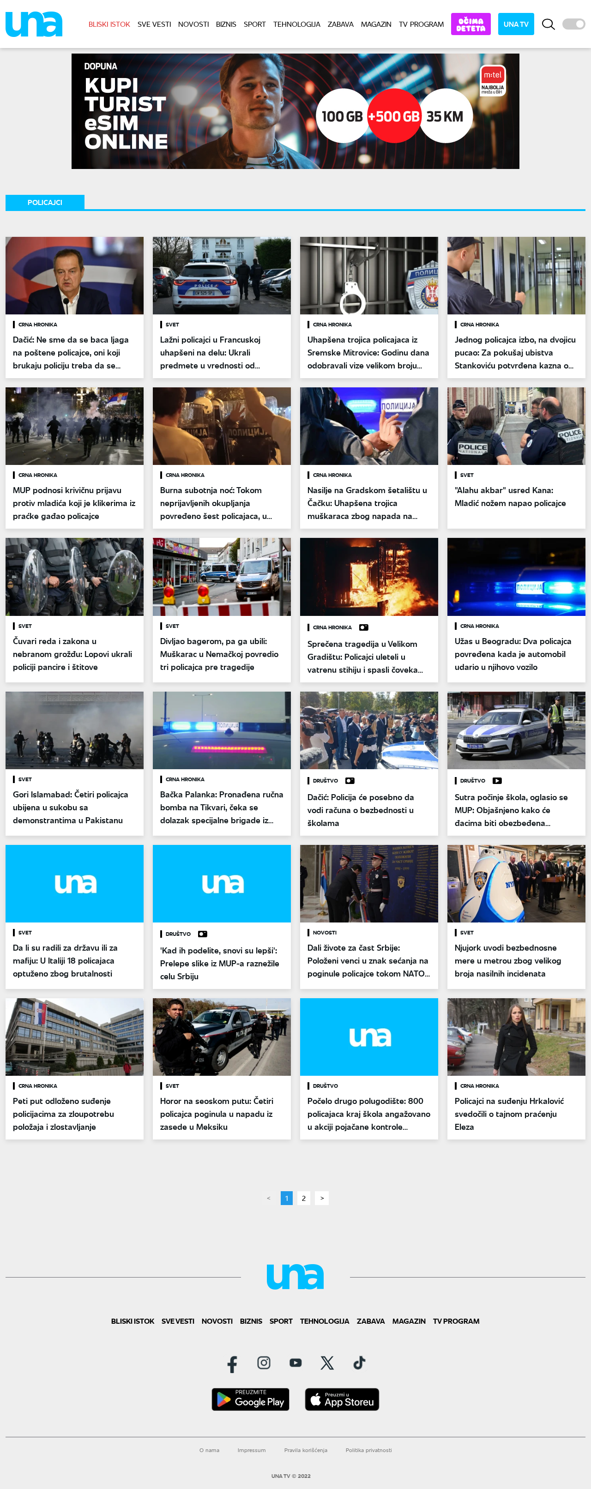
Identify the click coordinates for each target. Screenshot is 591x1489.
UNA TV (516, 24)
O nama (209, 1450)
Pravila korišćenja (305, 1450)
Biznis (226, 24)
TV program (421, 24)
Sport (255, 24)
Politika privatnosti (369, 1450)
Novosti (193, 24)
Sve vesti (154, 24)
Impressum (252, 1450)
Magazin (376, 24)
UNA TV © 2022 (291, 1476)
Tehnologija (296, 24)
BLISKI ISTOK (109, 24)
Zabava (341, 24)
